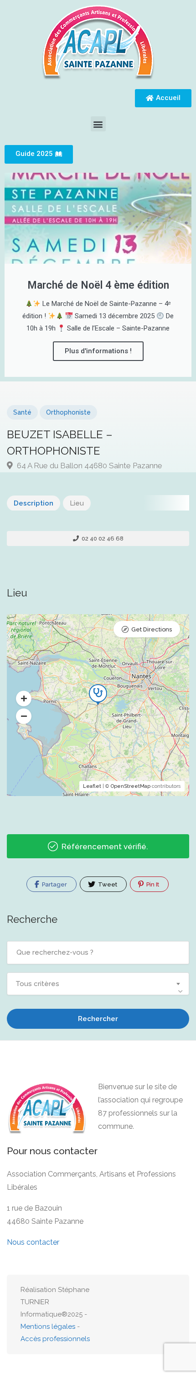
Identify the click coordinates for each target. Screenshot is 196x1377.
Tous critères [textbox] (37, 984)
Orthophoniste (68, 412)
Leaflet (92, 786)
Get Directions (151, 629)
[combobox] (98, 983)
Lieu (77, 503)
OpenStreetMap (130, 786)
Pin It (152, 884)
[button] (98, 123)
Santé (22, 412)
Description (33, 503)
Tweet (107, 884)
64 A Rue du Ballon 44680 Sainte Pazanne (88, 465)
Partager (54, 884)
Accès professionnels (55, 1339)
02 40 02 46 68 (102, 538)
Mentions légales (48, 1326)
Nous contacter (33, 1242)
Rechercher (98, 1019)
